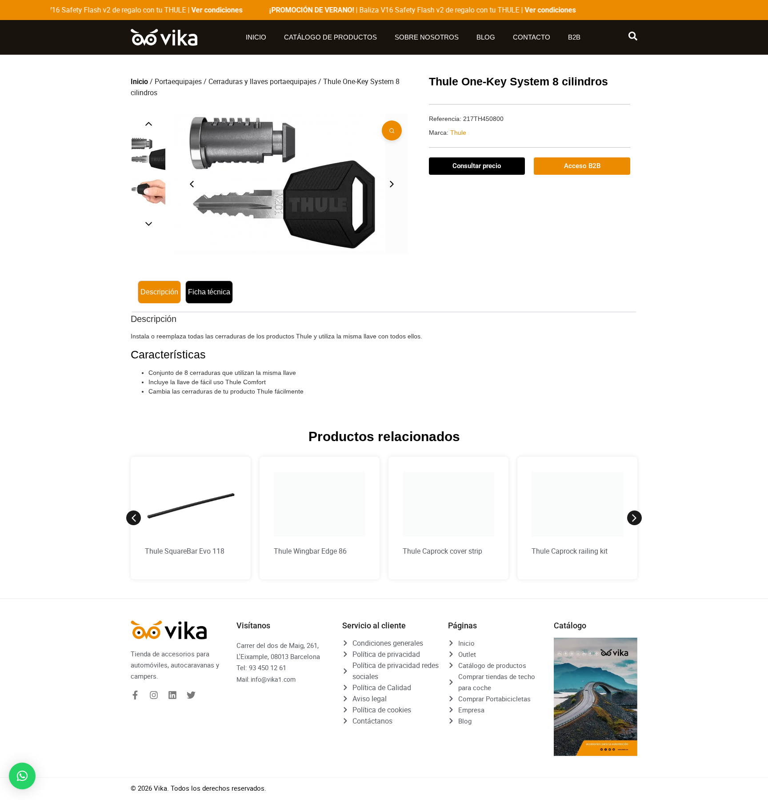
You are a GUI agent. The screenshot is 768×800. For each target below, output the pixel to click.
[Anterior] (148, 124)
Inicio (254, 37)
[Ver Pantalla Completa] (392, 131)
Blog (488, 37)
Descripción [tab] (159, 292)
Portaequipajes (178, 81)
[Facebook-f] (135, 695)
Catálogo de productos (328, 37)
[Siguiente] (148, 224)
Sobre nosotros (429, 37)
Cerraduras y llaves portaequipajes (262, 81)
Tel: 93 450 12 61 (261, 667)
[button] (133, 518)
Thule (458, 132)
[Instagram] (153, 695)
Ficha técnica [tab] (209, 292)
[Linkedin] (172, 695)
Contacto (533, 37)
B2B (576, 37)
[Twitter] (191, 695)
